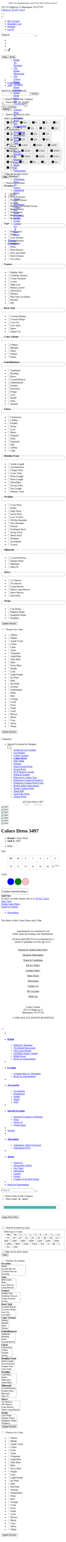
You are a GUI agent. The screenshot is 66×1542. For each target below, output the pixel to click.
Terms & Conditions (33, 960)
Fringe (13, 391)
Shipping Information (33, 955)
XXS (56, 156)
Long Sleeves (17, 586)
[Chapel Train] (7, 1366)
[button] (12, 57)
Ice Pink (15, 677)
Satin (12, 438)
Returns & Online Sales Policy (33, 949)
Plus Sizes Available (20, 296)
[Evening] (13, 1274)
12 (44, 128)
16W (39, 145)
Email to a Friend (9, 906)
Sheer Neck (16, 535)
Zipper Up (15, 331)
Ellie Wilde (19, 761)
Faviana (17, 763)
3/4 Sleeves (15, 583)
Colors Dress (20, 758)
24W (42, 150)
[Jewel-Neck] (9, 1382)
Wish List (33, 996)
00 (24, 122)
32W (42, 156)
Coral (13, 702)
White (13, 726)
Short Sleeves (17, 592)
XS (42, 1244)
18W (54, 145)
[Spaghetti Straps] (9, 1420)
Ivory (13, 705)
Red (13, 696)
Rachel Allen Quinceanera (26, 785)
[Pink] (25, 882)
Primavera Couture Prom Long (28, 783)
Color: (4, 874)
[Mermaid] (8, 1393)
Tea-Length (16, 488)
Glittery (14, 344)
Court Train (16, 473)
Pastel (13, 357)
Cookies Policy (33, 970)
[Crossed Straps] (8, 1309)
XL (56, 162)
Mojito (14, 638)
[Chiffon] (6, 1350)
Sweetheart (15, 541)
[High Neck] (9, 1380)
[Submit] (36, 35)
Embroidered (16, 382)
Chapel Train (16, 470)
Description (13, 912)
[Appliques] (8, 1334)
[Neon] (5, 1326)
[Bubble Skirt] (10, 1293)
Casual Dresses (17, 197)
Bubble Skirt (16, 272)
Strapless (14, 538)
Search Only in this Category (19, 99)
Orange (14, 699)
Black (13, 717)
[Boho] (8, 1282)
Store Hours (33, 975)
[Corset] (10, 1301)
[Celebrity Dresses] (10, 1296)
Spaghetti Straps (18, 615)
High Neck (15, 511)
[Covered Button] (8, 1307)
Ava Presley (19, 752)
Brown (14, 714)
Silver (13, 723)
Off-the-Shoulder (18, 520)
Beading (14, 373)
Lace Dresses (16, 237)
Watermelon (16, 689)
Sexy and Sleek (17, 253)
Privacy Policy (33, 965)
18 (14, 1237)
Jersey (13, 426)
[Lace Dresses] (8, 1285)
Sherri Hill (19, 791)
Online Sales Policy (10, 904)
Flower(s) (15, 388)
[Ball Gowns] (8, 1280)
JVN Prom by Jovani (24, 772)
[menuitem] (36, 21)
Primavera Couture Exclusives (28, 780)
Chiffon (14, 420)
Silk (12, 444)
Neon (13, 351)
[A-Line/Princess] (8, 1388)
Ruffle (13, 398)
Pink (13, 680)
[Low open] (8, 1315)
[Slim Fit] (8, 1396)
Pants (13, 246)
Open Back (15, 290)
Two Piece (15, 259)
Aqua (13, 650)
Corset (13, 281)
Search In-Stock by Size (18, 114)
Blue (13, 662)
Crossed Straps (17, 319)
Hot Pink (15, 683)
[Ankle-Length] (7, 1361)
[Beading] (8, 1337)
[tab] (36, 770)
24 (32, 1237)
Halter (13, 508)
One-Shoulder (17, 523)
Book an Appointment (18, 1184)
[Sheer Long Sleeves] (10, 1410)
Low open (15, 325)
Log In (10, 29)
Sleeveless (15, 595)
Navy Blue (16, 665)
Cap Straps (15, 609)
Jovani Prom (20, 769)
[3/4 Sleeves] (10, 1404)
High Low (15, 284)
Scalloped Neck (18, 529)
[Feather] (6, 1353)
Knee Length (16, 479)
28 (35, 139)
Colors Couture (21, 755)
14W (24, 145)
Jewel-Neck (16, 514)
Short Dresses (17, 256)
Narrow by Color (14, 629)
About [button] (10, 1156)
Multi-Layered (17, 287)
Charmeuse (15, 417)
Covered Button (18, 316)
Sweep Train (16, 485)
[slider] (58, 1207)
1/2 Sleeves (15, 580)
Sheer (13, 328)
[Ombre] (5, 1328)
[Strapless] (9, 1423)
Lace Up (14, 322)
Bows (13, 376)
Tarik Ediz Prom (21, 794)
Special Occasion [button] (16, 1111)
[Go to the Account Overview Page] (2, 16)
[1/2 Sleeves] (10, 1402)
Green (14, 644)
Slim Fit (14, 567)
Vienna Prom (20, 796)
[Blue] (10, 882)
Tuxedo (11, 1130)
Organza (14, 435)
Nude (13, 708)
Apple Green (17, 641)
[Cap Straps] (9, 1415)
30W (27, 156)
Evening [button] (11, 1067)
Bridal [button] (10, 1039)
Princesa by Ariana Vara (25, 777)
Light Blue (16, 656)
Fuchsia (14, 686)
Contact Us (33, 986)
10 (32, 128)
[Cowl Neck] (9, 1375)
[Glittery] (5, 1320)
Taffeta (13, 447)
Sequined (14, 441)
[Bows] (8, 1339)
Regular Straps (17, 612)
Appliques (15, 370)
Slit (12, 303)
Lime (13, 647)
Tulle (12, 450)
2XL (16, 1247)
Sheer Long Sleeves (20, 589)
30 (47, 139)
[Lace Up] (8, 1312)
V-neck (13, 544)
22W (27, 150)
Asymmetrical (17, 467)
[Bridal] (13, 1266)
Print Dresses (16, 250)
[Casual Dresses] (13, 1269)
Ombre (13, 354)
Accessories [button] (13, 1085)
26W (56, 150)
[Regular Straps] (9, 1418)
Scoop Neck (16, 532)
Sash (12, 401)
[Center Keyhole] (10, 1298)
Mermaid (14, 564)
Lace (12, 394)
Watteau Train (17, 491)
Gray (13, 720)
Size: (3, 851)
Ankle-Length (17, 464)
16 (8, 1237)
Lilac (13, 671)
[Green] (18, 882)
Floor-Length (16, 476)
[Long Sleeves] (10, 1407)
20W (31, 1241)
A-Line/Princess (18, 558)
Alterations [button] (13, 1139)
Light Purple (17, 674)
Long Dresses (17, 240)
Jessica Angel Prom (23, 766)
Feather (14, 385)
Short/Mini (15, 482)
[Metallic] (5, 1323)
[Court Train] (7, 1369)
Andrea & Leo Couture (25, 750)
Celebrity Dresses (18, 275)
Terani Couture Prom (24, 788)
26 (23, 139)
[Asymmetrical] (7, 1364)
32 (57, 1237)
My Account (13, 21)
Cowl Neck (16, 505)
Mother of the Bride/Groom (23, 206)
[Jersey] (6, 1355)
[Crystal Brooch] (8, 1342)
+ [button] (9, 747)
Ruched (14, 300)
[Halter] (9, 1377)
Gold (13, 711)
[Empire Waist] (8, 1391)
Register (11, 26)
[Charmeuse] (6, 1347)
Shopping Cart (14, 24)
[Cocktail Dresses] (13, 1271)
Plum (13, 693)
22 (47, 133)
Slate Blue (16, 659)
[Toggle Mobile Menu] (2, 1028)
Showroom (33, 981)
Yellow (14, 635)
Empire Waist (16, 561)
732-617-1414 (42, 898)
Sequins (14, 404)
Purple (14, 668)
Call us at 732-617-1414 (13, 10)
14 (56, 128)
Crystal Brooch (17, 379)
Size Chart (6, 901)
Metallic (14, 348)
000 (8, 1234)
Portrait (13, 526)
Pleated (13, 293)
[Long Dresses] (8, 1287)
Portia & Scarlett (21, 774)
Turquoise (15, 653)
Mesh (13, 432)
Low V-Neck (16, 517)
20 (35, 133)
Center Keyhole (18, 278)
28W (9, 1244)
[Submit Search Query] (36, 1191)
